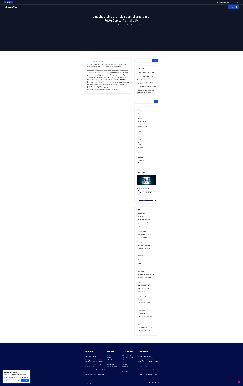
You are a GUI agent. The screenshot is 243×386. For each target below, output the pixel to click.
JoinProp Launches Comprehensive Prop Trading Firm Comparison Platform (145, 92)
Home (171, 7)
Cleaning (149, 234)
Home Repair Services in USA (144, 268)
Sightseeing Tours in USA (143, 307)
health (139, 251)
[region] (16, 376)
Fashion (140, 137)
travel (139, 324)
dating (145, 240)
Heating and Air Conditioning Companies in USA (144, 254)
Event (139, 134)
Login (214, 7)
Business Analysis (142, 228)
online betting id (141, 291)
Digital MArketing (141, 242)
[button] (140, 200)
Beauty (139, 113)
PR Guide (140, 152)
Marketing (140, 147)
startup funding (141, 310)
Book (139, 116)
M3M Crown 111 (149, 277)
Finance (140, 139)
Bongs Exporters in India (143, 226)
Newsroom (199, 7)
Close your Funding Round (143, 237)
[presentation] (155, 200)
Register (220, 7)
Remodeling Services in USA (144, 302)
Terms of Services (112, 366)
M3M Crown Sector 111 (143, 280)
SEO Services (141, 305)
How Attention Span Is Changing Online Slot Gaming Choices (145, 83)
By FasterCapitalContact (102, 61)
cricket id (140, 240)
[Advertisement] (121, 34)
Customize (8, 380)
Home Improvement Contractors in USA (145, 258)
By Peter (146, 188)
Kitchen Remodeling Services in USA (146, 274)
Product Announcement (144, 155)
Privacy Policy (111, 364)
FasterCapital (103, 82)
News (109, 357)
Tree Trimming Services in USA (145, 330)
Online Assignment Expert (143, 285)
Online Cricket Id (141, 294)
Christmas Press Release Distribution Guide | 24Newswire (146, 87)
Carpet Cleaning (141, 234)
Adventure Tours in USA (143, 213)
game (139, 142)
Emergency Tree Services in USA (145, 245)
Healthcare (145, 251)
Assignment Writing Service (144, 219)
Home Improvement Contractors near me (145, 262)
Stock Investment (142, 313)
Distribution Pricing (181, 7)
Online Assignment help (143, 288)
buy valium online (142, 231)
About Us (191, 7)
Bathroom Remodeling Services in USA (145, 222)
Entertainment (141, 131)
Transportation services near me (145, 321)
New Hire (140, 150)
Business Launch (142, 121)
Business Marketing (143, 124)
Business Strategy (142, 126)
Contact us (207, 7)
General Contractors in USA (144, 248)
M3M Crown (140, 277)
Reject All (17, 380)
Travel (139, 163)
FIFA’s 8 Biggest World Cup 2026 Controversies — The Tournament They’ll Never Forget (145, 78)
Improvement (141, 271)
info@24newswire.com (224, 2)
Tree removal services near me (145, 327)
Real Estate (140, 157)
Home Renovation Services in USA (145, 266)
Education (140, 129)
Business (140, 118)
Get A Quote (232, 7)
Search (155, 60)
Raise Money (140, 299)
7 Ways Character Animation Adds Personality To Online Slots (145, 73)
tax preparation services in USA (145, 319)
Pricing (110, 355)
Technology (141, 160)
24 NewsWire (10, 7)
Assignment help (141, 216)
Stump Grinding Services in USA (145, 316)
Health (139, 144)
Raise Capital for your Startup (144, 296)
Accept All (25, 380)
